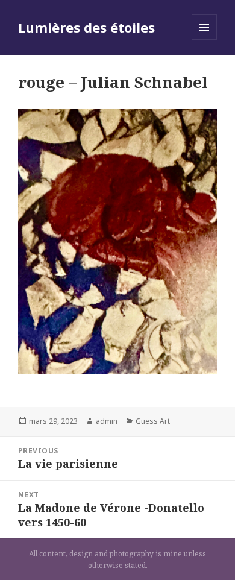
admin (107, 421)
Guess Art (153, 421)
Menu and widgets (204, 39)
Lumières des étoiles (86, 27)
